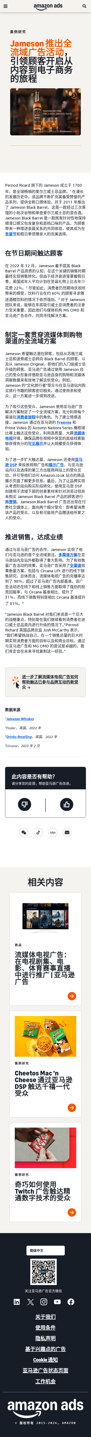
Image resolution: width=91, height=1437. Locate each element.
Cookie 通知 (45, 1360)
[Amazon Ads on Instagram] (43, 1302)
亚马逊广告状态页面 (45, 1370)
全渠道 (75, 565)
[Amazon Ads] (44, 6)
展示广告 (56, 464)
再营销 (11, 501)
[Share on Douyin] (38, 832)
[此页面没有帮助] (24, 805)
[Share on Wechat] (24, 832)
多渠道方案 (67, 554)
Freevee (64, 422)
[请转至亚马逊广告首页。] (45, 1408)
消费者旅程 (26, 417)
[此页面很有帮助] (66, 805)
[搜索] (85, 6)
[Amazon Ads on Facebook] (71, 1302)
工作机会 (45, 1381)
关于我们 (45, 1317)
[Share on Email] (67, 832)
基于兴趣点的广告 (45, 1349)
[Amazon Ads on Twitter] (30, 1302)
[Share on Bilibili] (52, 832)
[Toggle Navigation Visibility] (5, 6)
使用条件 (45, 1328)
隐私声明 (45, 1338)
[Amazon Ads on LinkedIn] (16, 1302)
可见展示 (35, 443)
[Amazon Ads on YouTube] (57, 1302)
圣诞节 (11, 234)
